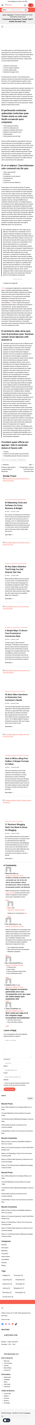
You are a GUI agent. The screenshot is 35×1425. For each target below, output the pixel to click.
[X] (9, 1324)
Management (21, 460)
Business (7, 563)
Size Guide (7, 1384)
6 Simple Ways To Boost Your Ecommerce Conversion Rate (27, 468)
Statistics (22, 691)
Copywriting (7, 1279)
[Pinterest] (12, 1324)
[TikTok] (16, 1324)
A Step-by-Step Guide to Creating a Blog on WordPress (8, 468)
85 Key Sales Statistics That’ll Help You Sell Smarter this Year (15, 569)
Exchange (7, 1403)
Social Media (24, 627)
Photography (20, 1292)
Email (6, 1073)
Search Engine (17, 499)
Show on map (5, 1319)
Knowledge (13, 460)
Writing (24, 499)
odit (11, 302)
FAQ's (5, 1382)
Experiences (7, 1284)
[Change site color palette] (6, 1420)
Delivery (6, 1396)
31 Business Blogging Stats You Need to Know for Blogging (16, 827)
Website (6, 1079)
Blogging (6, 1275)
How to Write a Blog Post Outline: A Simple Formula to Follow (17, 761)
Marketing (8, 691)
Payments (7, 1386)
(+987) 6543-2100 (10, 1335)
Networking (7, 1292)
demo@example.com (11, 1354)
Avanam (27, 1413)
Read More (9, 534)
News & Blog (7, 1368)
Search (3, 1095)
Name (6, 1066)
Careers (6, 1365)
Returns (6, 1400)
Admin (10, 908)
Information (8, 627)
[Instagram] (6, 1324)
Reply (7, 900)
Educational (20, 1279)
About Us (6, 1361)
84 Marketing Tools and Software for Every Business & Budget (16, 505)
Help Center (7, 1377)
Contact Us (7, 1370)
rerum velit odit (10, 892)
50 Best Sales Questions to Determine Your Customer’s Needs (16, 697)
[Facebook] (2, 1324)
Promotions (8, 499)
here (25, 913)
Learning (6, 1288)
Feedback (7, 1379)
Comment (7, 1059)
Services (6, 1398)
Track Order (7, 1393)
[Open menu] (2, 5)
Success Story (8, 1296)
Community (5, 460)
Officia (3, 288)
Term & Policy (8, 1363)
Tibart (7, 511)
